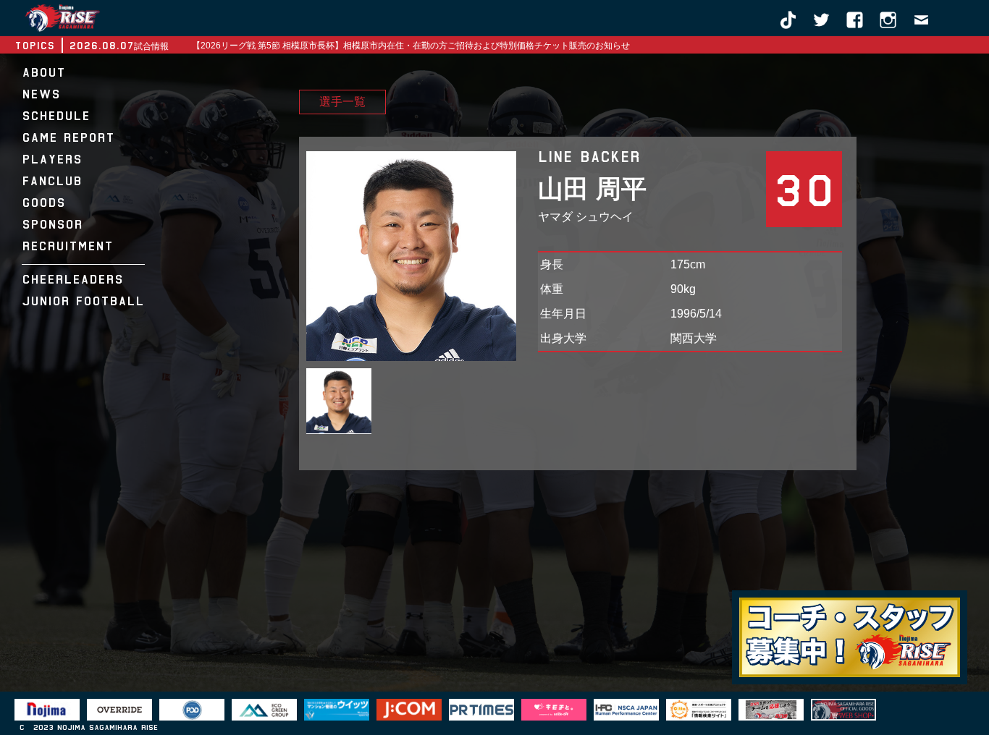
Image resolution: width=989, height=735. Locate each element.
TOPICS (34, 45)
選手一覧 (342, 102)
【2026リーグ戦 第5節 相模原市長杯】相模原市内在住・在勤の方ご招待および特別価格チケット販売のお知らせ (411, 46)
